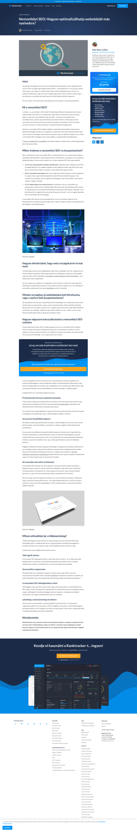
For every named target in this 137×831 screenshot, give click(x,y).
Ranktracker (15, 6)
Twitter (34, 723)
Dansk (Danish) (85, 784)
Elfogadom (7, 827)
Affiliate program (56, 755)
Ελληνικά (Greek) (86, 786)
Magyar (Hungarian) (86, 794)
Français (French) (86, 756)
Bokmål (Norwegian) (87, 817)
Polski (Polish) (85, 766)
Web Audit (55, 730)
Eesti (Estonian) (85, 789)
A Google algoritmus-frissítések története (63, 770)
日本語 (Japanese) (86, 761)
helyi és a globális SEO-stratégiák (35, 141)
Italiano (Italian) (85, 759)
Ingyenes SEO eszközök (58, 765)
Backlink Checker (57, 733)
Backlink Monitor (57, 735)
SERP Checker (56, 728)
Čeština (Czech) (85, 781)
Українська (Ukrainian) (87, 812)
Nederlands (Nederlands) (88, 764)
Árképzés (47, 6)
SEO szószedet (56, 760)
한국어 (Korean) (85, 814)
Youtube (21, 723)
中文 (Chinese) (85, 776)
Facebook (15, 723)
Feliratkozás (122, 5)
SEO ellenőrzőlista (57, 738)
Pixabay (31, 257)
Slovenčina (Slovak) (86, 807)
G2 (46, 723)
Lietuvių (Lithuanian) (87, 799)
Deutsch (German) (86, 751)
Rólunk (103, 726)
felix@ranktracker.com (108, 741)
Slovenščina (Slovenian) (87, 809)
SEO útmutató (56, 762)
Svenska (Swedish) (86, 771)
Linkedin (40, 723)
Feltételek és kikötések (87, 723)
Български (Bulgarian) (87, 779)
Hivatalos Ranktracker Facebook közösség (27, 723)
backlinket (54, 575)
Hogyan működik (38, 6)
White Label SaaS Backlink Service (61, 750)
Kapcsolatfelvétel (106, 723)
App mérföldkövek (86, 740)
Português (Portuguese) (88, 769)
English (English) (85, 748)
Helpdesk (84, 742)
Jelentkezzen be (49, 372)
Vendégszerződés (57, 767)
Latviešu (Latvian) (86, 802)
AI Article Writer (56, 741)
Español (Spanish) (86, 753)
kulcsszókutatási (63, 404)
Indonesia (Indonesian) (87, 796)
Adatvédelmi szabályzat (87, 725)
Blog (53, 6)
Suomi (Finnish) (85, 791)
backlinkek (50, 288)
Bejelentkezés (111, 5)
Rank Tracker (55, 723)
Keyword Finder (56, 725)
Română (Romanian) (87, 804)
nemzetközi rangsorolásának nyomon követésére (62, 276)
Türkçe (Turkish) (85, 774)
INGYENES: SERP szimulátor (60, 743)
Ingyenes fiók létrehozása (53, 369)
